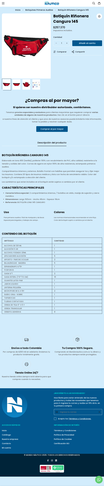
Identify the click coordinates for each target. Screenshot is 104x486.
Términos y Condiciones (65, 430)
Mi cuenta (6, 448)
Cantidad (57, 37)
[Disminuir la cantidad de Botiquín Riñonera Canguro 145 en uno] (56, 43)
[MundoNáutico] (52, 3)
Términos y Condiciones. (80, 418)
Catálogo (6, 435)
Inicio (17, 10)
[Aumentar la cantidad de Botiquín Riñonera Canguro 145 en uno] (67, 43)
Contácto (6, 443)
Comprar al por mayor (52, 129)
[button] (99, 3)
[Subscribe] (99, 412)
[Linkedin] (56, 460)
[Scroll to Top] (99, 472)
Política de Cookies (63, 439)
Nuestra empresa (10, 439)
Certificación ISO (61, 443)
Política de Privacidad (64, 435)
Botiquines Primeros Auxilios (39, 10)
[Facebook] (48, 460)
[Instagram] (52, 460)
